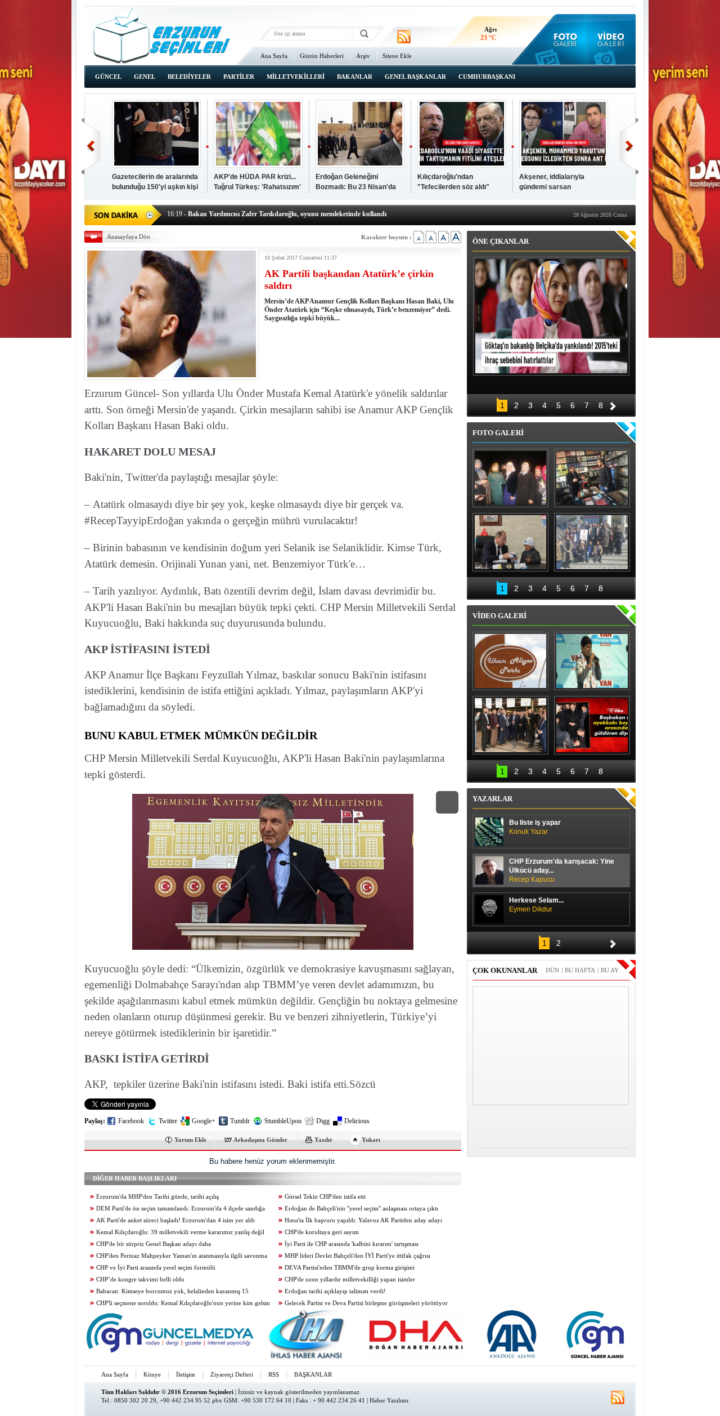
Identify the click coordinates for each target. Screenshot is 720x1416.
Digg (323, 1121)
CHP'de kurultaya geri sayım (322, 1232)
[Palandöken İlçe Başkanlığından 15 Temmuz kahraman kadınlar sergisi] (592, 542)
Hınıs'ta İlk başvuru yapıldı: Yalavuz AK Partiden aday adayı (363, 1220)
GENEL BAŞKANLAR (415, 76)
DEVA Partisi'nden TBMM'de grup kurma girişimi (350, 1268)
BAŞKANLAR (313, 1374)
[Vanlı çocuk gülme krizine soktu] (592, 661)
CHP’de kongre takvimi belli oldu (140, 1279)
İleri (629, 146)
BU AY (610, 970)
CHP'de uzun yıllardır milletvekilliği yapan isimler (350, 1279)
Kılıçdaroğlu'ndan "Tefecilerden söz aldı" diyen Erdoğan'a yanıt (453, 187)
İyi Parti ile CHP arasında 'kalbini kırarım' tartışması (351, 1244)
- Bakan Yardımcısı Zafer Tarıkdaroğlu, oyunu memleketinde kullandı (276, 208)
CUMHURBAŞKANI (486, 76)
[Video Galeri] (612, 39)
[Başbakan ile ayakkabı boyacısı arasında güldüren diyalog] (592, 725)
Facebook (131, 1121)
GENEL (144, 76)
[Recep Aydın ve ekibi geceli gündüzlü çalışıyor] (592, 478)
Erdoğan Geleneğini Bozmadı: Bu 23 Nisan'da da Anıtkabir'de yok (356, 187)
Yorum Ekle (190, 1139)
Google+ (203, 1121)
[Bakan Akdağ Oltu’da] (510, 542)
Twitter (168, 1121)
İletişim (185, 1374)
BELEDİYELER (189, 76)
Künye (152, 1374)
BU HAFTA (580, 970)
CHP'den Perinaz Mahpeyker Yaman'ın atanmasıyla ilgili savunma (181, 1256)
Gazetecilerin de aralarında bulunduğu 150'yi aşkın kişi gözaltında (155, 187)
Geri (91, 146)
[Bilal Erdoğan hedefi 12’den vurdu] (510, 725)
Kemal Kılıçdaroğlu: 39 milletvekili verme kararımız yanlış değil (180, 1232)
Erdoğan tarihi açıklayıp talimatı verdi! (335, 1291)
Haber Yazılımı (389, 1400)
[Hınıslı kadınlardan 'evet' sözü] (510, 478)
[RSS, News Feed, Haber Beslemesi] (404, 36)
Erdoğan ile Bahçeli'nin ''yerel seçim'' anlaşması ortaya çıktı (361, 1208)
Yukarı (371, 1139)
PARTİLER (238, 76)
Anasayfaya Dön (128, 236)
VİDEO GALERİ (499, 615)
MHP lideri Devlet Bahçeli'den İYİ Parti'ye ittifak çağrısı (357, 1256)
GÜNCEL (108, 76)
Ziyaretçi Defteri (231, 1374)
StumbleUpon (283, 1121)
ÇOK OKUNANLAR (504, 970)
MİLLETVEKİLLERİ (296, 76)
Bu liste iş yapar (535, 827)
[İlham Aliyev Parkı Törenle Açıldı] (510, 661)
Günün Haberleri (322, 55)
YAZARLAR (492, 798)
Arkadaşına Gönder (260, 1139)
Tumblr (240, 1121)
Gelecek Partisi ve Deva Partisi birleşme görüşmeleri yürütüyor (366, 1303)
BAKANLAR (354, 76)
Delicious (357, 1121)
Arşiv (363, 55)
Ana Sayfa (273, 55)
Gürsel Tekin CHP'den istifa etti (325, 1197)
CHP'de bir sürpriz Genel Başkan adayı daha (153, 1244)
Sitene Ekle (397, 55)
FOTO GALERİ (498, 432)
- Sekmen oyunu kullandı (212, 220)
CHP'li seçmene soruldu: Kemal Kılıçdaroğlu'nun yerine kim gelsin (183, 1303)
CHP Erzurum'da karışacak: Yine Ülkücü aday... (561, 870)
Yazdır (323, 1139)
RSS (273, 1374)
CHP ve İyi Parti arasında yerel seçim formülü (155, 1268)
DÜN (552, 970)
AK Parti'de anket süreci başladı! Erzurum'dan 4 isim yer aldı (175, 1220)
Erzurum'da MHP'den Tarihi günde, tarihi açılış (157, 1197)
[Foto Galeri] (563, 39)
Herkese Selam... (536, 904)
